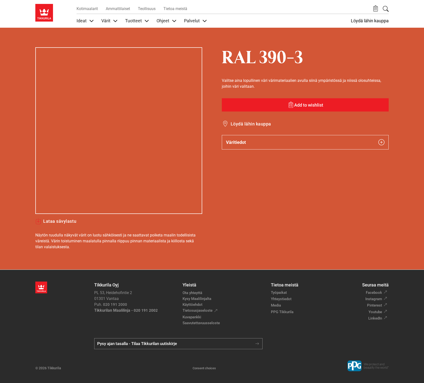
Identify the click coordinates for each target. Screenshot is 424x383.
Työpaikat (279, 292)
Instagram (373, 299)
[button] (375, 8)
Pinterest (374, 305)
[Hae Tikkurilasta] (386, 9)
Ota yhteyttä (192, 293)
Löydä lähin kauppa (370, 20)
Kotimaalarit (87, 8)
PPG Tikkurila (282, 312)
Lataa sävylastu (59, 221)
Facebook (374, 292)
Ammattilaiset (118, 8)
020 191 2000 (115, 304)
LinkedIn (375, 318)
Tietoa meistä (175, 8)
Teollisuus (147, 8)
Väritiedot (236, 142)
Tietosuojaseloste (197, 310)
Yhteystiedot (281, 299)
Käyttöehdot (192, 304)
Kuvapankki (192, 317)
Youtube (375, 312)
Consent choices (204, 368)
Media (276, 305)
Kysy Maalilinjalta (197, 299)
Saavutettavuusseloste (201, 323)
